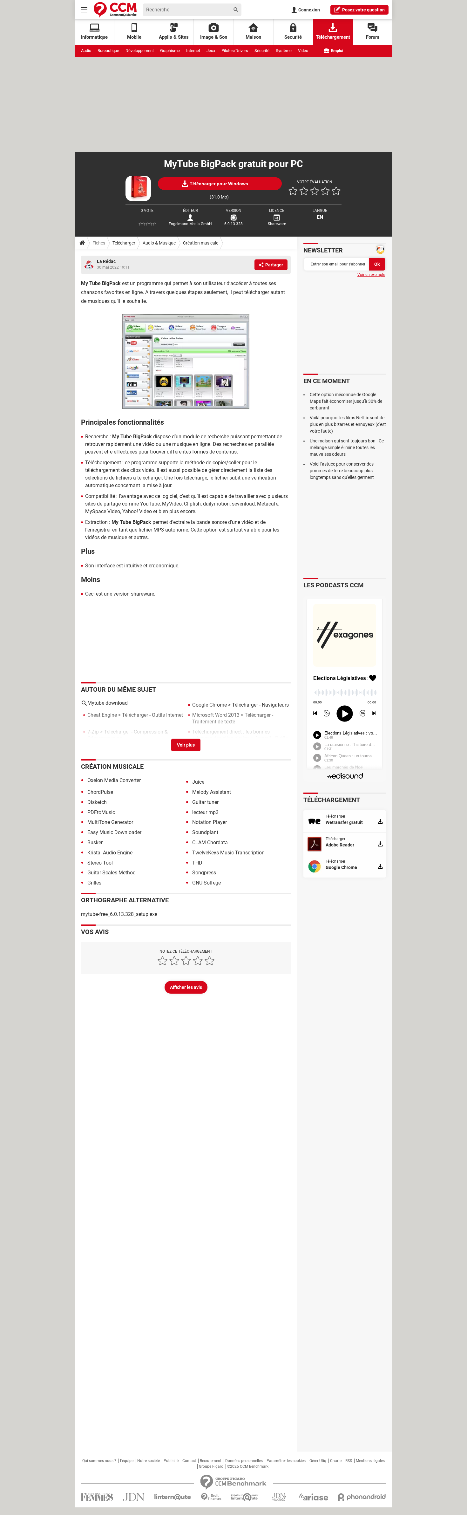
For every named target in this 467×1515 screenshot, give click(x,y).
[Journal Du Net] (134, 1497)
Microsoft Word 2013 (216, 715)
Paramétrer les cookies (286, 1461)
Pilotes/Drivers (234, 50)
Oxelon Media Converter (114, 780)
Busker (95, 842)
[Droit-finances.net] (211, 1497)
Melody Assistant (211, 792)
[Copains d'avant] (245, 1497)
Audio (86, 50)
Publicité (171, 1461)
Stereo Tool (100, 863)
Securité (293, 37)
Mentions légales (370, 1461)
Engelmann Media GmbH (190, 224)
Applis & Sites (174, 37)
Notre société (148, 1461)
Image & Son (213, 37)
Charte (336, 1461)
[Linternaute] (172, 1497)
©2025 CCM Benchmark (247, 1466)
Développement (139, 50)
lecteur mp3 (205, 812)
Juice (198, 782)
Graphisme (170, 50)
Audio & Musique (159, 242)
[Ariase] (313, 1496)
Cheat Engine (102, 715)
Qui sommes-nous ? (99, 1461)
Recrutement (210, 1461)
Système (284, 50)
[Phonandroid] (362, 1497)
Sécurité (261, 50)
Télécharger (123, 242)
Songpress (204, 873)
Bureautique (108, 50)
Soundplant (205, 832)
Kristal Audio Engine (109, 853)
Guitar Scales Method (111, 873)
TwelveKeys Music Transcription (228, 853)
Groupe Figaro (211, 1466)
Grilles (94, 883)
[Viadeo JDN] (278, 1497)
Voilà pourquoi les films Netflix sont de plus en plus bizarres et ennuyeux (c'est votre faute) (348, 424)
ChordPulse (100, 792)
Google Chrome (209, 705)
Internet (193, 50)
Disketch (97, 802)
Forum (372, 37)
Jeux (210, 50)
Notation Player (209, 822)
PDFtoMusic (101, 812)
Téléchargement (333, 37)
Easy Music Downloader (114, 832)
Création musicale (200, 242)
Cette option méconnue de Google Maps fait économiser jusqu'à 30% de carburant (346, 401)
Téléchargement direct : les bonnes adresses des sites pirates (231, 735)
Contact (189, 1461)
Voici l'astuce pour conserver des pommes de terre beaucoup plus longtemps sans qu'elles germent (342, 470)
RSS (348, 1461)
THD (197, 863)
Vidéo (303, 50)
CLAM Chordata (210, 842)
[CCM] (115, 9)
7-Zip (93, 732)
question (363, 9)
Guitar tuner (205, 802)
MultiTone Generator (110, 822)
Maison (253, 37)
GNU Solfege (206, 883)
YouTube (150, 504)
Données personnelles (244, 1461)
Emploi (336, 50)
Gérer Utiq (317, 1461)
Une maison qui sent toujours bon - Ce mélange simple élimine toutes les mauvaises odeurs (347, 447)
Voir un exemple (371, 274)
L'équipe (126, 1461)
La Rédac (106, 261)
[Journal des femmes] (97, 1497)
